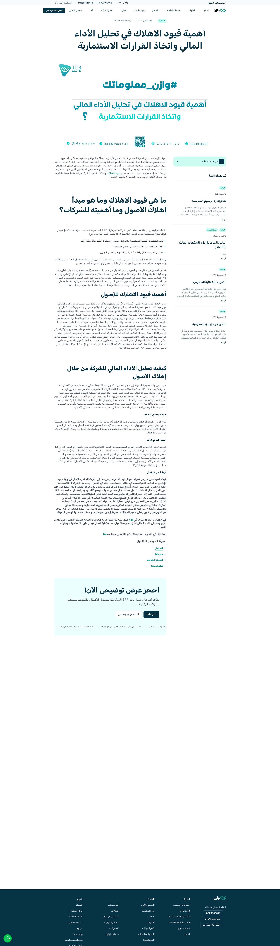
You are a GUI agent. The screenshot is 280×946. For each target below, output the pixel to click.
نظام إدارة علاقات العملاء (179, 922)
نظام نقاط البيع (184, 928)
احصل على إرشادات (63, 3)
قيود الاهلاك (113, 173)
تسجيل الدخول (75, 10)
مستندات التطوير (75, 922)
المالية (222, 188)
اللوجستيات (113, 905)
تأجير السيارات (148, 928)
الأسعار (155, 10)
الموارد (124, 10)
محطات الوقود (112, 934)
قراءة (209, 219)
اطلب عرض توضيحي (128, 614)
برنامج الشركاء (107, 10)
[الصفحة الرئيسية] (220, 10)
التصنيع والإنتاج (147, 905)
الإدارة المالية (184, 911)
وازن (131, 519)
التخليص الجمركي (111, 917)
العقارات (115, 911)
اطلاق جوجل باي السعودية (209, 324)
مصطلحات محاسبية (74, 940)
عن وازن (79, 928)
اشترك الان (151, 614)
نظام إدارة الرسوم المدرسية (209, 201)
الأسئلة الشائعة (76, 917)
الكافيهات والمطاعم (146, 934)
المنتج (206, 10)
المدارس (150, 917)
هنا (105, 534)
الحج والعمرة (148, 940)
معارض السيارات (111, 922)
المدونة (79, 905)
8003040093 (105, 3)
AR (91, 10)
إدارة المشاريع (148, 911)
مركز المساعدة (76, 911)
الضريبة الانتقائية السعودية (209, 282)
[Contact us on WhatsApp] (8, 938)
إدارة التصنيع (212, 230)
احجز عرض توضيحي (54, 10)
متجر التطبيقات (139, 10)
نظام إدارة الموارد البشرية (179, 917)
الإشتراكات (114, 928)
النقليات (150, 922)
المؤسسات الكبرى (217, 2)
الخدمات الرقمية (174, 10)
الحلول (192, 10)
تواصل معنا (78, 934)
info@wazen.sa (85, 3)
